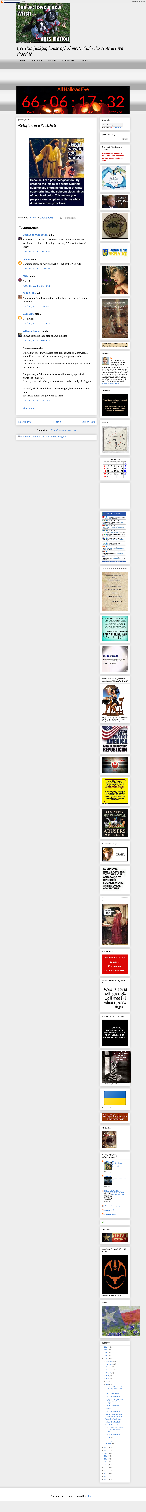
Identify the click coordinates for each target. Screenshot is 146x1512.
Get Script (107, 561)
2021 (106, 1447)
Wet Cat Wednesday (112, 1393)
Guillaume (28, 313)
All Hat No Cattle (110, 1214)
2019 (106, 1453)
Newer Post (25, 421)
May (107, 1381)
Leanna (115, 358)
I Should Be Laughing (112, 1206)
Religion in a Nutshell (112, 1396)
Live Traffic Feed (113, 513)
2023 (106, 1356)
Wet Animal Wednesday (113, 1419)
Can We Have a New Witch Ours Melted (113, 527)
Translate (117, 127)
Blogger (90, 1496)
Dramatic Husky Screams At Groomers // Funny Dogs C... (114, 1401)
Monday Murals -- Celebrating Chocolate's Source (118, 1165)
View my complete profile (110, 383)
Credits (84, 60)
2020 (106, 1450)
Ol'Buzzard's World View (113, 1191)
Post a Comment (29, 408)
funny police (106, 535)
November (109, 1364)
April (107, 1384)
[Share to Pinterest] (75, 218)
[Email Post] (61, 217)
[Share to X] (70, 218)
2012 (106, 1473)
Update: (108, 1408)
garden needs (106, 544)
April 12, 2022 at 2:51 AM (36, 400)
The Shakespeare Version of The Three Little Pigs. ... (114, 1429)
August (108, 1373)
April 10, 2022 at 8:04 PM (36, 285)
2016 (106, 1462)
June (108, 1378)
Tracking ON (120, 561)
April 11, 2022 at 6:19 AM (36, 306)
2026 (106, 1347)
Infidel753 (107, 1176)
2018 (106, 1456)
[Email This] (66, 218)
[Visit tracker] (102, 1222)
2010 (106, 1479)
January (109, 1444)
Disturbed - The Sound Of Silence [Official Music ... (114, 1388)
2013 (106, 1470)
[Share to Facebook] (73, 218)
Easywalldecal (114, 532)
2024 (106, 1353)
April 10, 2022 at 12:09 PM (37, 268)
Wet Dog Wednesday (112, 1405)
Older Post (88, 421)
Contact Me (68, 60)
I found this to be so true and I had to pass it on (113, 1415)
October (109, 1367)
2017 (106, 1459)
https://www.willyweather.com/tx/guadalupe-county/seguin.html (115, 506)
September (110, 1370)
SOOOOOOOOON (118, 558)
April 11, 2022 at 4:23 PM (36, 323)
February (109, 1441)
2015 (106, 1465)
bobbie (26, 259)
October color (120, 553)
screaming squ (107, 518)
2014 (106, 1467)
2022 (106, 1358)
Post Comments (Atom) (63, 430)
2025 (106, 1350)
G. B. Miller (29, 293)
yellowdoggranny (32, 331)
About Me (37, 60)
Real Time (113, 561)
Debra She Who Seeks (35, 234)
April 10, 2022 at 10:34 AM (37, 251)
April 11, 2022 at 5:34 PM (36, 340)
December (109, 1361)
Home (22, 60)
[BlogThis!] (68, 218)
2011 (106, 1476)
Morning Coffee (109, 1210)
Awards (52, 60)
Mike (26, 276)
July (107, 1375)
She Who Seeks (109, 1161)
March (108, 1438)
